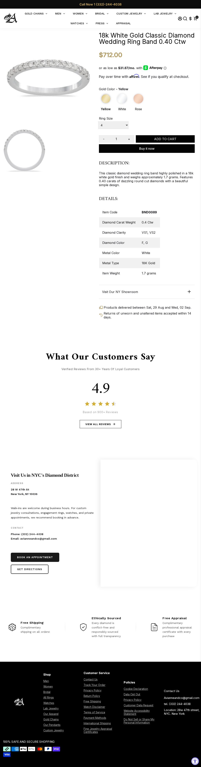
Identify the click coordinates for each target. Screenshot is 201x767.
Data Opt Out (132, 694)
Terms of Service (94, 712)
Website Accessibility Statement (137, 712)
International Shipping (97, 723)
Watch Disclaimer (94, 706)
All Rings (48, 697)
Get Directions (29, 569)
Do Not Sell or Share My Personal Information (139, 721)
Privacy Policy (92, 690)
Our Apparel (50, 714)
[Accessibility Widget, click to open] (195, 761)
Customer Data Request (138, 705)
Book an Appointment (35, 557)
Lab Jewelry (51, 708)
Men (46, 681)
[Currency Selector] (190, 18)
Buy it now (146, 149)
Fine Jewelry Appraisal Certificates (98, 730)
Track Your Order (94, 685)
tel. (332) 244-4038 (177, 704)
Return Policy (92, 696)
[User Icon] (180, 18)
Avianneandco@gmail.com (181, 698)
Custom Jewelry (53, 730)
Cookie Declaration (136, 688)
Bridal (46, 692)
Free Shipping (92, 701)
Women (48, 686)
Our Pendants (51, 724)
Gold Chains (51, 719)
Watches (48, 703)
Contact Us (91, 679)
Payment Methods (95, 717)
